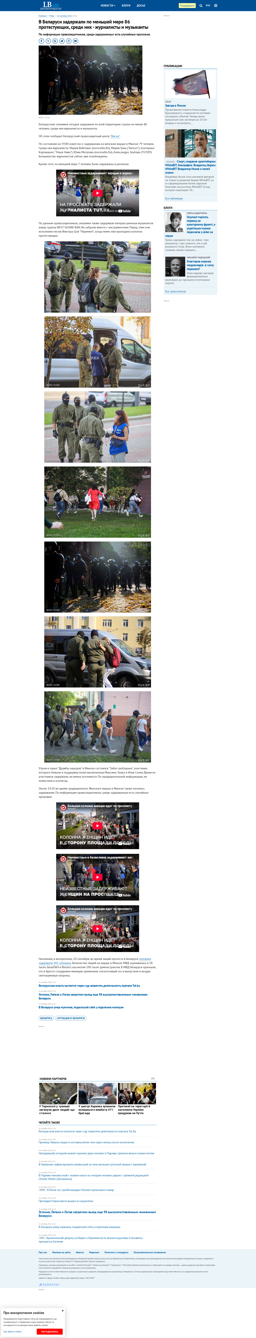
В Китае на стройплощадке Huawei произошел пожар (77, 1190)
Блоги (126, 5)
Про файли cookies (12, 1331)
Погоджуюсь (49, 1331)
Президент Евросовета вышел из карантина (66, 1201)
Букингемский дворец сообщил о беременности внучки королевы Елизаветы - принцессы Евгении (91, 1239)
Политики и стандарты (116, 1252)
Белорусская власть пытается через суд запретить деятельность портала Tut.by (89, 986)
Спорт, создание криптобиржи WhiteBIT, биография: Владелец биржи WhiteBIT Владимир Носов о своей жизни (190, 167)
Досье (141, 5)
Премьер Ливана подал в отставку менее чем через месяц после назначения (86, 1142)
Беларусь (46, 1018)
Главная (43, 15)
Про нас (43, 1252)
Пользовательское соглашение (150, 1252)
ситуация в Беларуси (71, 1018)
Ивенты (80, 1252)
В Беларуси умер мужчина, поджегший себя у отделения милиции (81, 1007)
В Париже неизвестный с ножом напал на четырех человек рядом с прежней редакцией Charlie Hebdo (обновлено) (93, 1177)
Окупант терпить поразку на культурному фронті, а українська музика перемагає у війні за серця (190, 226)
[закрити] (62, 1311)
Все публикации (174, 198)
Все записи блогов (175, 291)
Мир (51, 15)
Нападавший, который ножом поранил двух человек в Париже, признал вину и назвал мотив (96, 1153)
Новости (107, 5)
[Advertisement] (98, 1049)
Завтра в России (175, 106)
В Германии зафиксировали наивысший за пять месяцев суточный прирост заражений (92, 1164)
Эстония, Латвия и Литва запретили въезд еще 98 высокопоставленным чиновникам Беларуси (93, 996)
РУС (208, 5)
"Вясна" (115, 136)
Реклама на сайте (61, 1252)
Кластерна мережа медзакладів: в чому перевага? (200, 265)
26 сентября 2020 (64, 16)
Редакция (94, 1252)
